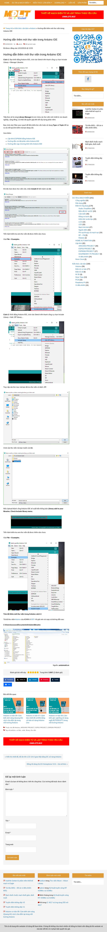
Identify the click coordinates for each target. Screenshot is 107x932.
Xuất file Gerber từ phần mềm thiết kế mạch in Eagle (94, 111)
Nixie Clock (79, 259)
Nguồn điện (83, 230)
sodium (42, 881)
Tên (7, 821)
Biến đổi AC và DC (86, 211)
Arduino (33, 28)
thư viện (33, 730)
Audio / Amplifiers (85, 208)
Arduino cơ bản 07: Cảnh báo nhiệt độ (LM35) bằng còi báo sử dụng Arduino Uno (35, 719)
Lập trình (78, 243)
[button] (28, 672)
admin (42, 888)
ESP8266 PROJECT (54, 727)
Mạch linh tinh (84, 227)
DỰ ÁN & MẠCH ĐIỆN (80, 198)
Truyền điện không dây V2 (15, 902)
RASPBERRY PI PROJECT (89, 254)
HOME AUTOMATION (83, 240)
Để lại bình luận (30, 44)
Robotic (81, 238)
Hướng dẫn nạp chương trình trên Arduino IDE (25, 144)
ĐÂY (33, 619)
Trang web (9, 844)
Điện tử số (79, 272)
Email (8, 833)
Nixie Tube (79, 277)
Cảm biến (82, 214)
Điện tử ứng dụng (82, 206)
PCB (77, 280)
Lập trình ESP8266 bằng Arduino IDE (21, 139)
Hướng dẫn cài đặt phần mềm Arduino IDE (23, 141)
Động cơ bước (84, 216)
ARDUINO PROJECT (27, 727)
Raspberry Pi (80, 282)
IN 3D (77, 274)
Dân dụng (79, 203)
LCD (80, 222)
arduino (13, 730)
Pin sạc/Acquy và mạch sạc (89, 232)
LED (80, 224)
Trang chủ (9, 28)
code (23, 730)
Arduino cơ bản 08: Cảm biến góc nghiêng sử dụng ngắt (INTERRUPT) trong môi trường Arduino (58, 719)
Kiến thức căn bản (21, 28)
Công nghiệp (80, 200)
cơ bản (18, 730)
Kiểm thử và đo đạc (86, 219)
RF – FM (82, 235)
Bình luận (9, 789)
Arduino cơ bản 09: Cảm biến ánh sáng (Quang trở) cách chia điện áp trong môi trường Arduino (13, 719)
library (28, 730)
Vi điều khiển (83, 257)
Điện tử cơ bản (81, 269)
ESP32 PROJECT (41, 727)
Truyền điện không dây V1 (15, 907)
